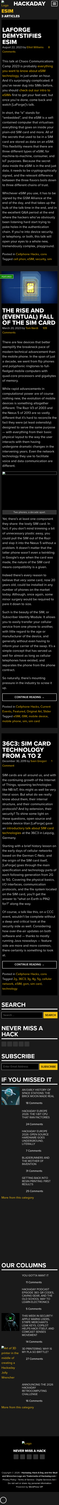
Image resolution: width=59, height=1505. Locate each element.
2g (15, 979)
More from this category (17, 1197)
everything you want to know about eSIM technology (27, 71)
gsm (26, 984)
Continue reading (36, 698)
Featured (19, 711)
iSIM (24, 716)
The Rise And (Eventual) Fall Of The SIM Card (28, 316)
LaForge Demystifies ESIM (21, 36)
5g (39, 979)
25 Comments (34, 1191)
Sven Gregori (38, 761)
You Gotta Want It (35, 1275)
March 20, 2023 (11, 328)
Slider (47, 711)
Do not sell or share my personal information (29, 1483)
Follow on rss (21, 1044)
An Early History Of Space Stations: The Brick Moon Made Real (38, 1093)
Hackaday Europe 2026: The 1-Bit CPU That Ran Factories (36, 1114)
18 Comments (33, 1103)
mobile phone (11, 721)
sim (49, 259)
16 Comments (33, 1401)
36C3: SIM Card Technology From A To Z (26, 750)
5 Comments (33, 1309)
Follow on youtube (15, 1044)
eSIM (30, 259)
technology (9, 988)
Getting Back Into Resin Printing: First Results (36, 1181)
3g (29, 979)
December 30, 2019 (14, 761)
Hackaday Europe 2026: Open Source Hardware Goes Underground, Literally (35, 1138)
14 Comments (33, 1341)
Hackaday (29, 3)
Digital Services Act (45, 1479)
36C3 (22, 979)
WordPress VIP (36, 1487)
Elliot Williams (35, 47)
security (40, 259)
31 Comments (33, 1171)
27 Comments (34, 1359)
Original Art (34, 711)
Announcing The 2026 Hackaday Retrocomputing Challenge (37, 1389)
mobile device (38, 716)
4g (34, 979)
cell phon (19, 259)
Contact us (26, 1044)
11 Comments (33, 1282)
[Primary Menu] (54, 3)
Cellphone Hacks (27, 254)
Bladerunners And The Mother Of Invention (35, 1161)
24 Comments (34, 1124)
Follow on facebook (3, 1044)
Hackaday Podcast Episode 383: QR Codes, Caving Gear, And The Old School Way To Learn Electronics (38, 1296)
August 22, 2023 (12, 47)
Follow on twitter (9, 1044)
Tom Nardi (32, 328)
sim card (34, 721)
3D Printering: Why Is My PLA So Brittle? (37, 1350)
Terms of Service (26, 1479)
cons (43, 254)
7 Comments (33, 1150)
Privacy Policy (9, 1479)
